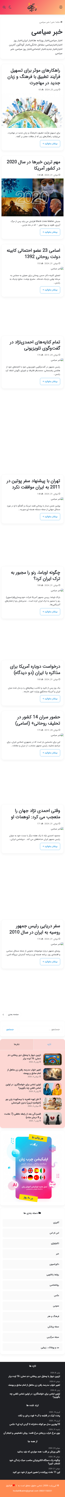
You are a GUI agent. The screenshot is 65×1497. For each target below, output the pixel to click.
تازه (49, 1044)
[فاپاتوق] (32, 7)
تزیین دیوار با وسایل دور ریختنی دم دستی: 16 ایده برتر (24, 1056)
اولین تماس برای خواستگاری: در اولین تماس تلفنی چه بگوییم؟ (23, 1086)
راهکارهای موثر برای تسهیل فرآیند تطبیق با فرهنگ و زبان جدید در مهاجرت (34, 77)
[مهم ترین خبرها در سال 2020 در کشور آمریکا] (33, 197)
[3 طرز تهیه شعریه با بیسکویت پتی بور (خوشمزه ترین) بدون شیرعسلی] (52, 1104)
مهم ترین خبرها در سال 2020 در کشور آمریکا (33, 165)
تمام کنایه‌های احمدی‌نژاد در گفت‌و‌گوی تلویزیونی (35, 345)
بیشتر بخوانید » (50, 143)
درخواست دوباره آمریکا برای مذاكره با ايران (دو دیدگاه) (35, 669)
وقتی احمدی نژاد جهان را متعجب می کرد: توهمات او (35, 814)
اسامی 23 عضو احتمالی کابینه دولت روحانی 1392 (33, 253)
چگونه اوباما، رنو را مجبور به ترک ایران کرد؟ (35, 575)
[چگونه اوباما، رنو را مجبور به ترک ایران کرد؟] (33, 590)
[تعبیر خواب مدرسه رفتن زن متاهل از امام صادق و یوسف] (52, 1074)
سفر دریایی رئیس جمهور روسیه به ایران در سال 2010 (35, 929)
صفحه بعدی (13, 1014)
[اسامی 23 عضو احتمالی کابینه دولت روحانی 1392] (33, 268)
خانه (58, 22)
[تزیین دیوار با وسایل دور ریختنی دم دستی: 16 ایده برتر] (52, 1059)
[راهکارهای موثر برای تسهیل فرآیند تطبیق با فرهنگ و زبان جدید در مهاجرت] (33, 110)
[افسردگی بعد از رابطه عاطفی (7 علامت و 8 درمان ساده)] (52, 1118)
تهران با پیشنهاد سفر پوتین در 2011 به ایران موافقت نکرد (33, 484)
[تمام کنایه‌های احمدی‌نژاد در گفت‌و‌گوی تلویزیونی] (33, 360)
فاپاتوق (9, 1485)
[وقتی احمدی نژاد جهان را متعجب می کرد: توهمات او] (33, 829)
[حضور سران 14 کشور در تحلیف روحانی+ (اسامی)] (33, 735)
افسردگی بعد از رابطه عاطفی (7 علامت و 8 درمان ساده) (22, 1115)
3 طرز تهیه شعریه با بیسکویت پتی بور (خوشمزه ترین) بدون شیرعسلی (23, 1101)
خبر (52, 22)
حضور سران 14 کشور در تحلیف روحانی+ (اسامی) (37, 720)
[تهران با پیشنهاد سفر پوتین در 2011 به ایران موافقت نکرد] (33, 499)
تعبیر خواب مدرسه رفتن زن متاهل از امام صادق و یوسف (24, 1071)
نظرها (17, 1044)
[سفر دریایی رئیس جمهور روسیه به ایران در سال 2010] (33, 944)
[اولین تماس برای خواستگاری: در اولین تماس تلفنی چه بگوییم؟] (52, 1089)
